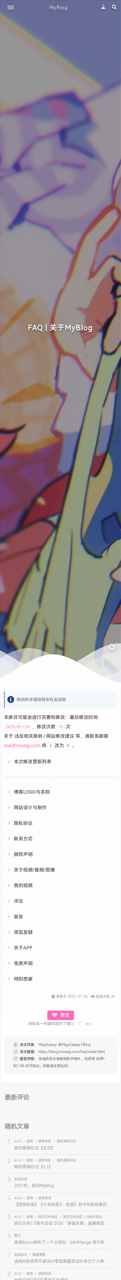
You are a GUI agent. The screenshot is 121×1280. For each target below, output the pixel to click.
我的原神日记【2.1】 (33, 1166)
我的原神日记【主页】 (34, 1148)
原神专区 (44, 1141)
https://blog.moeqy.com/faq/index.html (71, 1052)
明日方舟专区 (48, 1217)
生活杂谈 (20, 1179)
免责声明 (23, 963)
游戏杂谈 (44, 1198)
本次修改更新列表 (32, 762)
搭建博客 (38, 1255)
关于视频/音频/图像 (34, 870)
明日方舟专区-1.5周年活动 (82, 1217)
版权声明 (23, 854)
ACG (17, 1141)
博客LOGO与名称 (32, 792)
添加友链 (23, 932)
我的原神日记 (66, 1141)
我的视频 (23, 885)
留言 (18, 916)
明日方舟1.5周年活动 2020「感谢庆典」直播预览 (59, 1223)
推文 (17, 1236)
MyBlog (59, 7)
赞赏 (64, 1015)
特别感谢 (23, 979)
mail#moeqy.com (22, 745)
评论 (18, 901)
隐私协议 (23, 823)
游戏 (29, 1141)
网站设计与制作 (30, 807)
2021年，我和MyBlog (34, 1185)
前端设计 (20, 1255)
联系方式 (23, 839)
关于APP (23, 948)
